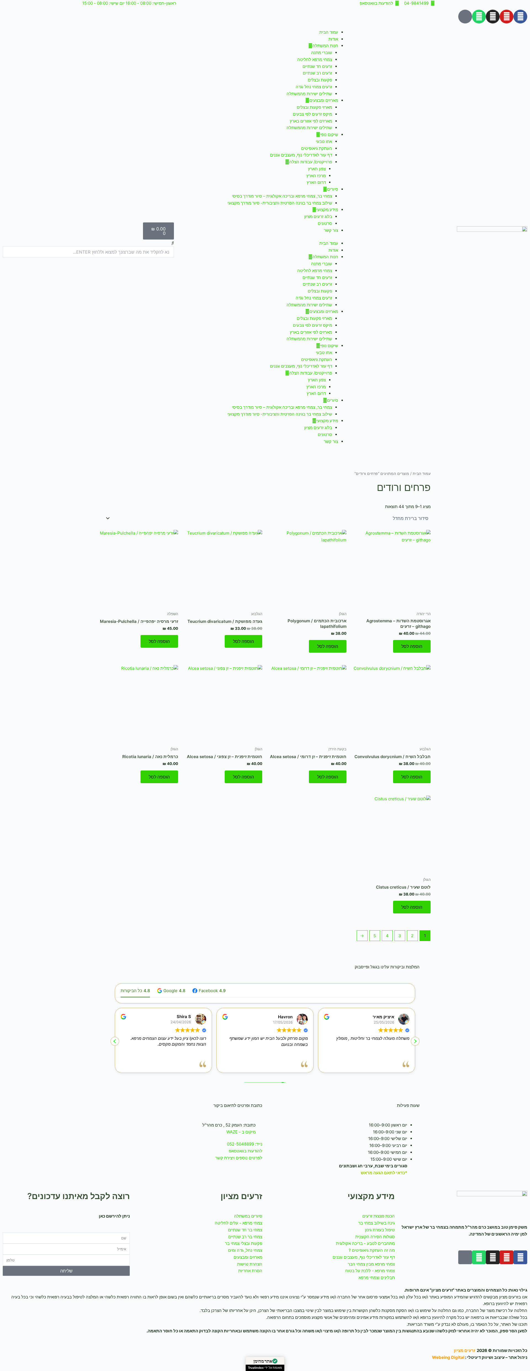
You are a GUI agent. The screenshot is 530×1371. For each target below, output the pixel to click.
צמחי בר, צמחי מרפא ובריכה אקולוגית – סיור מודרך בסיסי (282, 196)
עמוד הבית (328, 32)
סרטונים (325, 223)
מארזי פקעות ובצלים (314, 107)
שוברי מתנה (321, 52)
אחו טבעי (324, 141)
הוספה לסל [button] (411, 646)
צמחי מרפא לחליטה (314, 59)
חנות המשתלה (325, 45)
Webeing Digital (448, 1357)
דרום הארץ (316, 182)
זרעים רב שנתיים (317, 73)
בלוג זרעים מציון (318, 216)
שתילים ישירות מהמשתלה (309, 93)
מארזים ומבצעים (323, 100)
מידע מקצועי (327, 209)
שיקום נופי (329, 134)
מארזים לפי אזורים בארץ (311, 121)
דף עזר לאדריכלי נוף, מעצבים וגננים (301, 155)
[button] (88, 243)
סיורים (332, 189)
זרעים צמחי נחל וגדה (314, 86)
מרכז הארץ (316, 175)
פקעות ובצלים (320, 80)
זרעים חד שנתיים (317, 66)
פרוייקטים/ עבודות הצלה (310, 161)
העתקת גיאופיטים (316, 148)
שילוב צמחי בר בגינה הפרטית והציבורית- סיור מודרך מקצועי (279, 203)
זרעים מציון (464, 1350)
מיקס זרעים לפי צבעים (312, 114)
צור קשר (331, 230)
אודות (333, 39)
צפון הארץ (317, 168)
